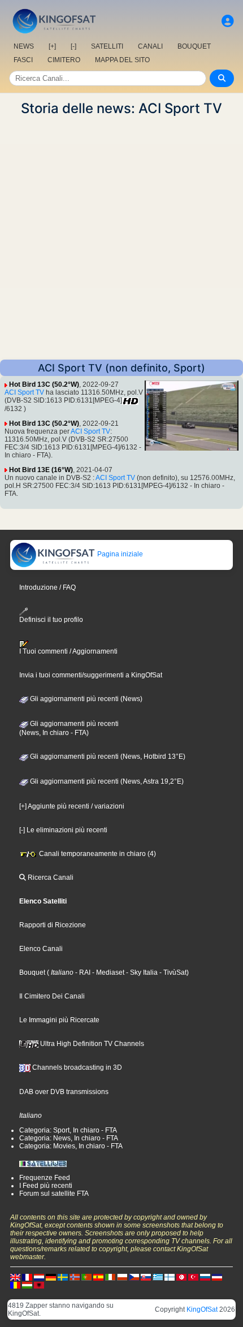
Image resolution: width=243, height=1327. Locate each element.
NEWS (24, 46)
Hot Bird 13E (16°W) (41, 470)
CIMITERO (63, 60)
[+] (52, 46)
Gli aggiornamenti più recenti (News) (85, 699)
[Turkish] (193, 1277)
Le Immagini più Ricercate (59, 1020)
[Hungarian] (27, 1285)
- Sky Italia (141, 972)
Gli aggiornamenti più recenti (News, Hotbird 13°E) (106, 756)
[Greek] (158, 1277)
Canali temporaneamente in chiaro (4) (96, 854)
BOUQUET (194, 46)
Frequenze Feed (44, 1178)
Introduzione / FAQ (47, 587)
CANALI (150, 46)
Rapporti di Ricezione (52, 925)
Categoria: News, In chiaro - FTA (68, 1138)
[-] (73, 46)
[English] (15, 1277)
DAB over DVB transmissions (64, 1092)
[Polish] (122, 1277)
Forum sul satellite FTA (54, 1194)
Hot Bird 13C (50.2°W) (44, 384)
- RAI (81, 972)
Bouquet (32, 972)
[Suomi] (169, 1277)
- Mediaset (107, 972)
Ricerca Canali (49, 877)
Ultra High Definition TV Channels (91, 1044)
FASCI (23, 60)
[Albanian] (39, 1285)
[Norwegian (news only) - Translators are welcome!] (75, 1277)
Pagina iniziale (119, 554)
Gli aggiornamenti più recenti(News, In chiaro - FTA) (69, 728)
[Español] (98, 1277)
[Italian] (110, 1277)
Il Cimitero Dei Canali (52, 996)
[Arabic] (181, 1277)
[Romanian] (15, 1285)
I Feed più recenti (45, 1186)
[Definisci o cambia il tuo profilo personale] (228, 21)
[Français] (27, 1277)
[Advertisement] (121, 238)
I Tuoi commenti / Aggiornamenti (68, 651)
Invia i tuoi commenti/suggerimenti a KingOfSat (90, 675)
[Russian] (205, 1277)
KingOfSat (202, 1309)
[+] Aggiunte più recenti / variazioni (71, 806)
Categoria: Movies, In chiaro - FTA (71, 1146)
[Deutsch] (51, 1277)
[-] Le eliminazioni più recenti (63, 830)
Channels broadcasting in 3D (76, 1067)
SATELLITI (107, 46)
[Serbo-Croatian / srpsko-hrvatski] (217, 1277)
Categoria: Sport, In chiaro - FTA (68, 1130)
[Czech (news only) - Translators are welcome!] (134, 1277)
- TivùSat (172, 972)
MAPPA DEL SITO (122, 60)
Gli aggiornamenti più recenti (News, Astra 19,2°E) (106, 781)
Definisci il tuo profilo (51, 620)
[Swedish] (63, 1277)
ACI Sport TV (24, 392)
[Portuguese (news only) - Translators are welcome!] (86, 1277)
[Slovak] (146, 1277)
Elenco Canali (41, 949)
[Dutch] (39, 1277)
